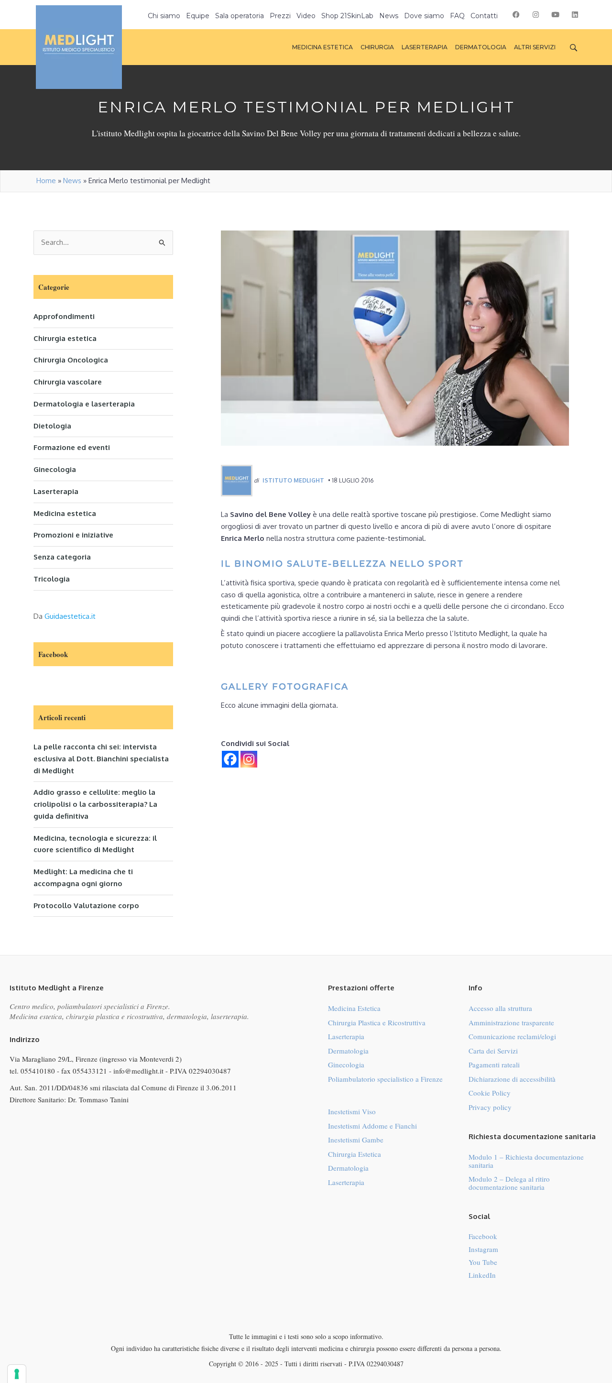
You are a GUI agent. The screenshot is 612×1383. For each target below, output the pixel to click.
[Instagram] (248, 759)
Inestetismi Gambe (355, 1139)
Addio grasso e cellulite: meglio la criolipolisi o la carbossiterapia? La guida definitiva (95, 804)
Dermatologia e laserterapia (84, 403)
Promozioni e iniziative (73, 534)
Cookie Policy (490, 1093)
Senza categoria (62, 556)
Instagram (483, 1249)
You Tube (483, 1262)
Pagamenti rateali (494, 1064)
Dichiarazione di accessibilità (512, 1079)
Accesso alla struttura (500, 1008)
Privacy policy (490, 1107)
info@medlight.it (138, 1071)
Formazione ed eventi (71, 447)
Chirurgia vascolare (67, 381)
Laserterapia (55, 491)
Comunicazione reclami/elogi (512, 1036)
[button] (516, 14)
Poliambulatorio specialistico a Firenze (385, 1079)
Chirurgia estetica (65, 338)
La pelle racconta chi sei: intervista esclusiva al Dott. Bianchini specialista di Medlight (101, 758)
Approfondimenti (64, 316)
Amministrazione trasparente (511, 1022)
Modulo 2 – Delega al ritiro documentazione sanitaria (509, 1183)
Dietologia (52, 425)
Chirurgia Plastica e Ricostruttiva (377, 1022)
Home (46, 180)
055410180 (38, 1071)
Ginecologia (54, 469)
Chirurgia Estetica (354, 1154)
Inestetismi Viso (352, 1111)
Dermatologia (348, 1050)
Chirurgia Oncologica (70, 359)
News (72, 180)
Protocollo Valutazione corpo (86, 905)
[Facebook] (230, 759)
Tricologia (51, 578)
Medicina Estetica (354, 1008)
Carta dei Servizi (493, 1050)
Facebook (483, 1236)
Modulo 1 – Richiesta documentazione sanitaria (526, 1161)
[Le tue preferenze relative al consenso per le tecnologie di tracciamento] (17, 1374)
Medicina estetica (64, 513)
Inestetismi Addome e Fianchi (372, 1126)
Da (64, 616)
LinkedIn (482, 1275)
